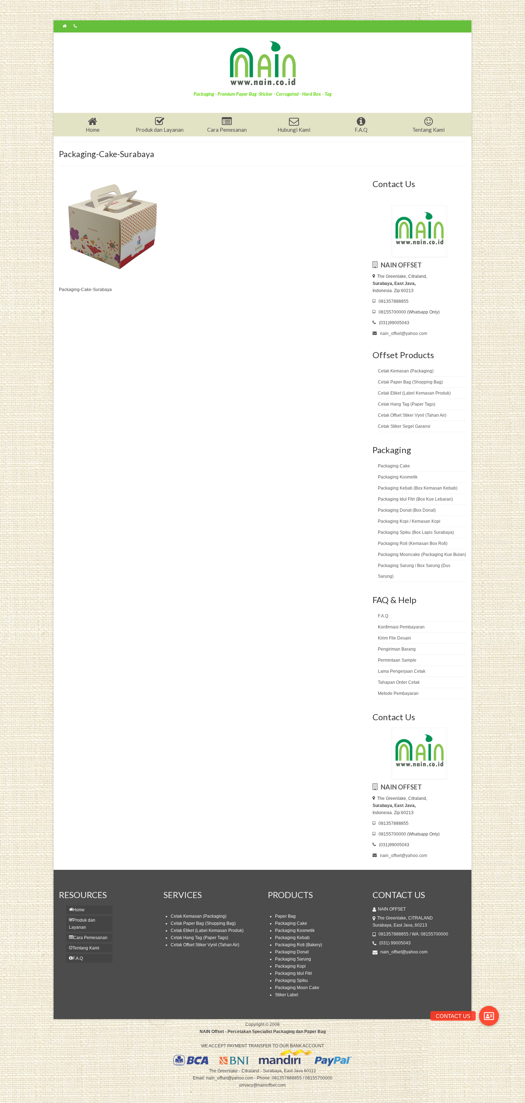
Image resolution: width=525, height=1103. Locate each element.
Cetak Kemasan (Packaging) (406, 370)
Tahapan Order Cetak (399, 682)
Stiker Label (286, 994)
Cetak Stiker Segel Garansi (404, 426)
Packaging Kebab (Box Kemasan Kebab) (418, 488)
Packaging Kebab (292, 937)
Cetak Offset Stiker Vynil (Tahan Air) (412, 415)
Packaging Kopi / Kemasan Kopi (409, 521)
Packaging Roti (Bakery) (298, 944)
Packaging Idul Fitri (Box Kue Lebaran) (415, 499)
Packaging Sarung (293, 959)
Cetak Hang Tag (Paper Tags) (406, 404)
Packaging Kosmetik (398, 477)
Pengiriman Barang (397, 649)
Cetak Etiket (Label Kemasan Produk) (414, 393)
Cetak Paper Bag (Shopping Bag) (410, 382)
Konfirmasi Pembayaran (401, 627)
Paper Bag (285, 916)
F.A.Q (383, 615)
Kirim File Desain (394, 638)
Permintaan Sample (397, 660)
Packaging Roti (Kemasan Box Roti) (413, 543)
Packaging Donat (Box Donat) (407, 510)
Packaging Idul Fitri (293, 973)
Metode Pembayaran (398, 693)
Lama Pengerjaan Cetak (401, 671)
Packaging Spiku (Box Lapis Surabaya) (416, 532)
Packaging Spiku (291, 980)
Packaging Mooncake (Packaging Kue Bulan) (422, 554)
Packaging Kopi (290, 966)
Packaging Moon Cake (297, 987)
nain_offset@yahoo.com (403, 333)
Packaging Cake (394, 465)
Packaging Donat (292, 951)
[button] (489, 1016)
